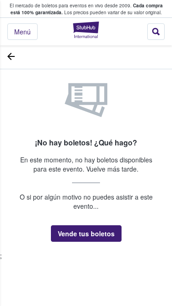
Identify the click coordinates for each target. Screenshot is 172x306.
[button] (86, 233)
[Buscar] (156, 31)
